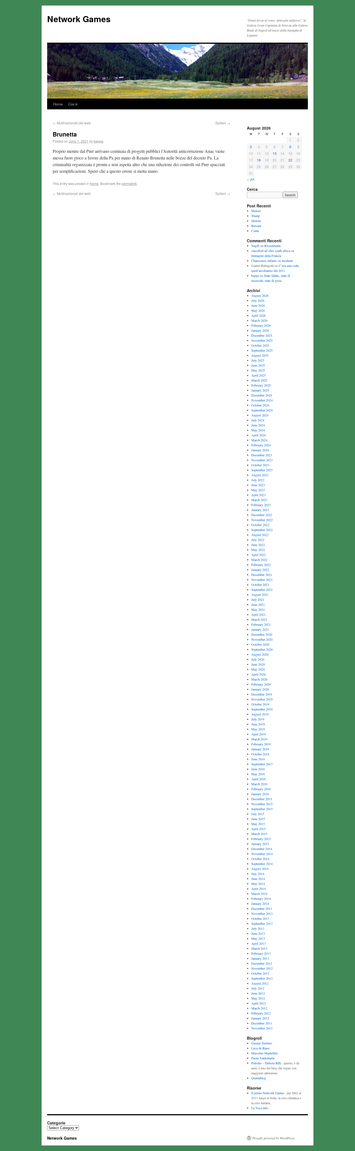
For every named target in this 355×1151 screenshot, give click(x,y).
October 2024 (260, 405)
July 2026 (257, 300)
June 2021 (258, 604)
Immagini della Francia (266, 255)
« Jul (250, 179)
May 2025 (258, 370)
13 (275, 153)
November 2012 (262, 968)
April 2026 (258, 315)
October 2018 (260, 754)
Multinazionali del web (72, 122)
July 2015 (257, 814)
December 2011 (261, 1023)
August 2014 (259, 868)
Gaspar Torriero (261, 1043)
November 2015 (262, 804)
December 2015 (261, 799)
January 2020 (260, 689)
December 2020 (261, 634)
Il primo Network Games (267, 1093)
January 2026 (260, 330)
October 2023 (260, 465)
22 (290, 160)
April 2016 (258, 779)
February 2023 (261, 505)
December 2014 (261, 848)
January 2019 (260, 749)
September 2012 (262, 978)
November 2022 (262, 519)
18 (259, 160)
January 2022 (260, 569)
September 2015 (262, 809)
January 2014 (260, 903)
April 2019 (258, 734)
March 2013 (259, 948)
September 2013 (262, 923)
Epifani (222, 122)
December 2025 (261, 335)
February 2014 (261, 898)
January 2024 (260, 450)
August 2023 (259, 475)
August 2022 (259, 534)
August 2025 (259, 355)
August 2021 (259, 594)
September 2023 (262, 470)
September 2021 (262, 589)
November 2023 (262, 460)
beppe (98, 141)
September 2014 (262, 863)
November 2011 (262, 1028)
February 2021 (261, 624)
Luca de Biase (260, 1048)
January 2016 (260, 794)
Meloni (256, 210)
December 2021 (261, 574)
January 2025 (260, 390)
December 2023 (261, 455)
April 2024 (258, 435)
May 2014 (258, 883)
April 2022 (258, 554)
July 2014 (257, 873)
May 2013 (258, 938)
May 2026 (258, 310)
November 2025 (262, 340)
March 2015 (259, 833)
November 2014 (262, 853)
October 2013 (260, 918)
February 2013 (261, 953)
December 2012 (261, 963)
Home (58, 104)
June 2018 (258, 759)
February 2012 (261, 1013)
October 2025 (260, 345)
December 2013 (261, 908)
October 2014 (260, 858)
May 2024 (258, 430)
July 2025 (257, 360)
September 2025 (262, 350)
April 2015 (258, 828)
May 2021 (258, 609)
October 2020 (260, 644)
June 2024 (258, 425)
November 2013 (262, 913)
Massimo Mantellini (264, 1053)
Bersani (256, 225)
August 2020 (259, 654)
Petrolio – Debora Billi (266, 1063)
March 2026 (259, 320)
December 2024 (261, 395)
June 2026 (258, 305)
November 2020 (262, 639)
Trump (255, 215)
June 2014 (258, 878)
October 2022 (260, 524)
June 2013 (258, 933)
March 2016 (259, 784)
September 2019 (262, 709)
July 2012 (257, 988)
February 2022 (261, 564)
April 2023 (258, 495)
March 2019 (259, 739)
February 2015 (261, 838)
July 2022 (257, 539)
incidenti (287, 260)
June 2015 (258, 819)
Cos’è (72, 104)
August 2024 (259, 415)
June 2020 (258, 664)
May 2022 (258, 549)
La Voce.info (259, 1108)
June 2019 (258, 724)
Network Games (79, 19)
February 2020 (261, 684)
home (94, 183)
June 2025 (258, 365)
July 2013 (257, 928)
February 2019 (261, 744)
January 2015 (260, 843)
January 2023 (260, 510)
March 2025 (259, 380)
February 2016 (261, 789)
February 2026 (261, 325)
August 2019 (259, 714)
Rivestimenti (272, 245)
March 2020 (259, 679)
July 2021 (257, 599)
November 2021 (262, 579)
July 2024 (257, 420)
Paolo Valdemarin (263, 1058)
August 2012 (259, 983)
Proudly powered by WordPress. (273, 1138)
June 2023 (258, 485)
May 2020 (258, 669)
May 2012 (258, 998)
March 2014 (259, 893)
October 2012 (260, 973)
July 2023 (257, 480)
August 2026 (259, 295)
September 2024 (262, 410)
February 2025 (261, 385)
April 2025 (258, 375)
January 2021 (260, 629)
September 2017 (262, 764)
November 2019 (262, 699)
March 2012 (259, 1008)
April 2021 (258, 614)
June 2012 (258, 993)
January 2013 (260, 958)
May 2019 (258, 729)
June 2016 (258, 769)
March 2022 (259, 559)
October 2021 (260, 584)
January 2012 (260, 1018)
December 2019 (261, 694)
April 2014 (258, 888)
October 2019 (260, 704)
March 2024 (259, 440)
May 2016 (258, 774)
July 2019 (257, 719)
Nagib (255, 245)
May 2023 (258, 490)
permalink (129, 183)
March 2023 (259, 500)
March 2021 (259, 619)
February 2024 (261, 445)
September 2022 (262, 529)
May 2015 (258, 824)
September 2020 (262, 649)
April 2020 (258, 674)
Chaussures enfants (264, 260)
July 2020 (257, 659)
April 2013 (258, 943)
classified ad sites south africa (270, 250)
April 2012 (258, 1003)
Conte (255, 230)
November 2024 (262, 400)
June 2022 (258, 544)
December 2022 (261, 515)
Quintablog (258, 1078)
